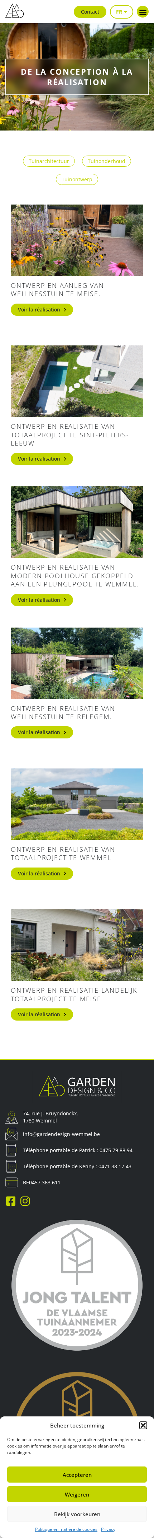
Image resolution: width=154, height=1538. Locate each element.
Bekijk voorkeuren (77, 1514)
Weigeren (77, 1494)
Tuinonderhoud (106, 161)
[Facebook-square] (10, 1201)
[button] (143, 1425)
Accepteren (77, 1474)
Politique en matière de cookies (66, 1529)
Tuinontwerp (77, 179)
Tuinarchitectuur (49, 161)
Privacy (108, 1529)
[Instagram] (25, 1201)
